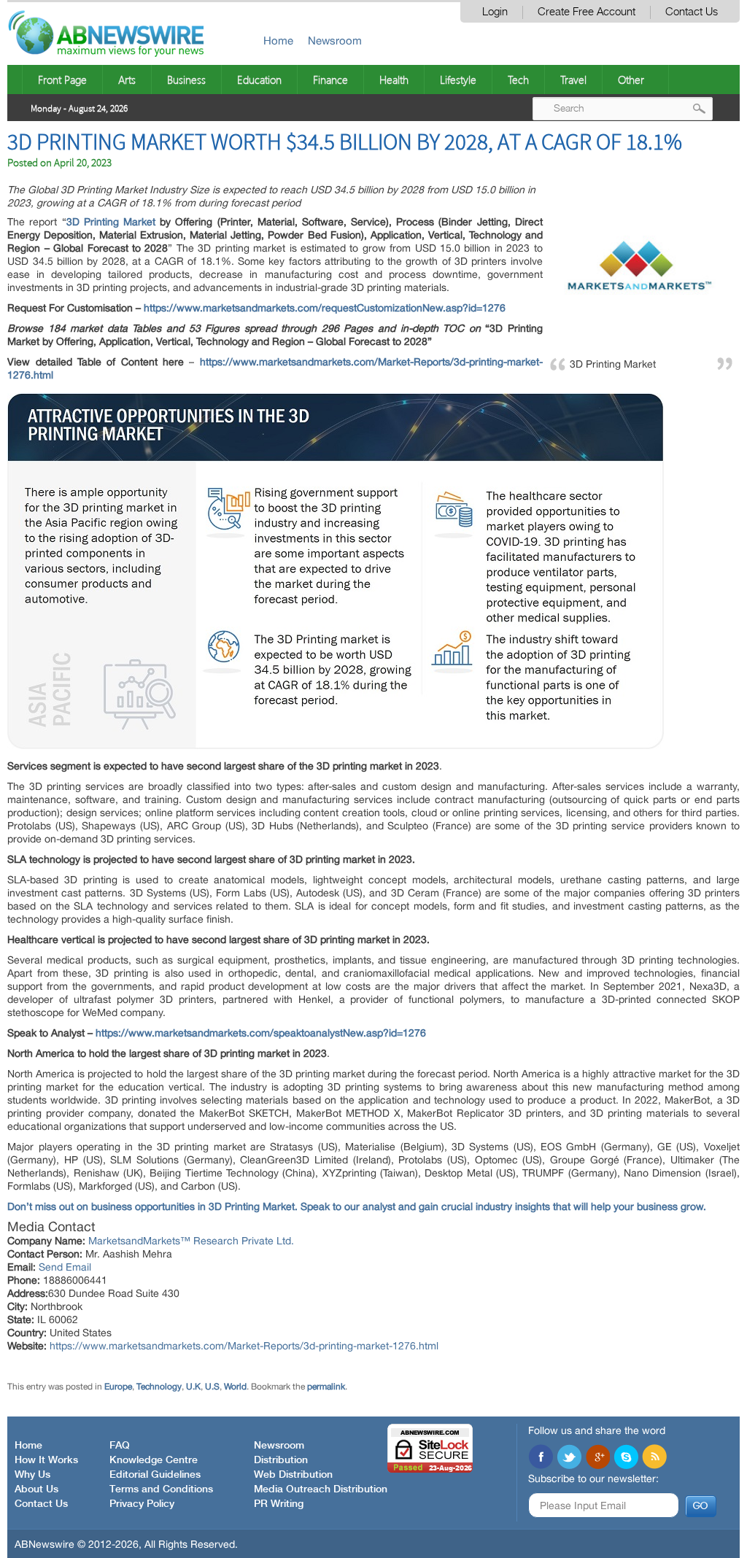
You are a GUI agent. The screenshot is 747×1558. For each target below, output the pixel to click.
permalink (326, 1386)
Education (259, 79)
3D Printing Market (110, 222)
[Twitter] (569, 1458)
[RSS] (654, 1458)
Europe (118, 1386)
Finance (330, 79)
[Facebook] (540, 1458)
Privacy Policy (141, 1504)
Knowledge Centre (153, 1460)
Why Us (32, 1475)
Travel (573, 79)
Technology (159, 1386)
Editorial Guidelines (155, 1475)
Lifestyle (458, 79)
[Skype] (626, 1458)
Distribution (281, 1460)
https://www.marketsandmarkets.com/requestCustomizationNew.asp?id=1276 (325, 308)
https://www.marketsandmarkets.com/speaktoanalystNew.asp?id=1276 (261, 1033)
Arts (127, 79)
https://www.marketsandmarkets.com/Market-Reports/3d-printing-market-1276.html (244, 1346)
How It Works (46, 1460)
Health (394, 79)
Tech (518, 79)
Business (186, 79)
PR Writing (278, 1504)
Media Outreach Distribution (320, 1489)
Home (278, 40)
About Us (36, 1489)
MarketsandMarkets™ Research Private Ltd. (191, 1241)
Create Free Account (586, 12)
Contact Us (691, 12)
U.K (193, 1386)
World (235, 1386)
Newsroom (335, 40)
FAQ (119, 1446)
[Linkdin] (597, 1458)
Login (495, 12)
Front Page (62, 79)
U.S (212, 1386)
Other (631, 79)
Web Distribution (293, 1475)
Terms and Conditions (161, 1489)
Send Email (65, 1267)
